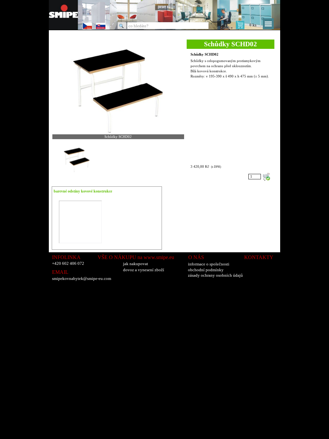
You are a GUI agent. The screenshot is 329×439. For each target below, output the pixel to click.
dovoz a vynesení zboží (143, 269)
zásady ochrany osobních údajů (215, 275)
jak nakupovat (135, 263)
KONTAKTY (258, 257)
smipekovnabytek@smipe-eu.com (81, 278)
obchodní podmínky (206, 269)
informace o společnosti (208, 264)
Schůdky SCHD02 (204, 54)
